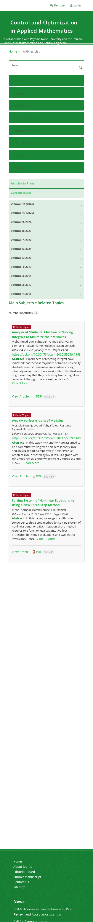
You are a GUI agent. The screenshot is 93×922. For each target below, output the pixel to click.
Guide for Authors (25, 118)
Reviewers (20, 156)
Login (76, 5)
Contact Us (20, 168)
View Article (20, 396)
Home (13, 51)
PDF (44, 396)
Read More (20, 383)
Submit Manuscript (26, 131)
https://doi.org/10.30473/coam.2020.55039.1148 (46, 354)
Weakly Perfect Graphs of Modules (37, 421)
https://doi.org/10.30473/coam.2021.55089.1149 (46, 438)
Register (59, 5)
